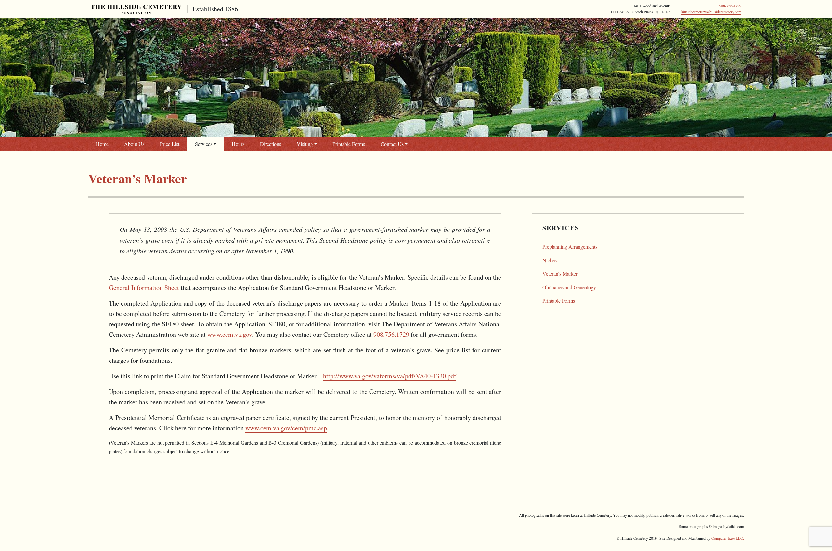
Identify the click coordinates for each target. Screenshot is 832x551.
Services (203, 143)
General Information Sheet (144, 287)
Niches (549, 260)
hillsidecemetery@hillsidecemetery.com (711, 11)
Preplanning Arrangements (569, 246)
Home (102, 143)
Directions (270, 143)
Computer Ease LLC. (727, 538)
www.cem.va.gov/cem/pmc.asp (286, 428)
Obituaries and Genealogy (569, 287)
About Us (134, 143)
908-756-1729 (730, 5)
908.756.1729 (391, 334)
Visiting (305, 143)
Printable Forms (348, 143)
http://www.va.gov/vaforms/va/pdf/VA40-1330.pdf (389, 376)
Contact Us (392, 143)
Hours (238, 143)
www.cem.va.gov (229, 334)
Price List (169, 143)
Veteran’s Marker (560, 273)
